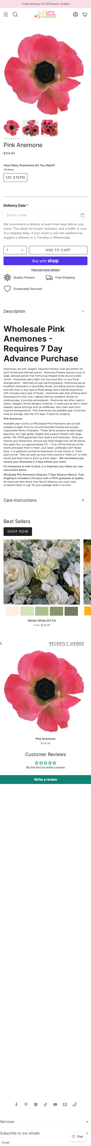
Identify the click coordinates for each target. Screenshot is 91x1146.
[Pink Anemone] (45, 692)
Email (5, 1142)
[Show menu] (5, 14)
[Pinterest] (26, 1104)
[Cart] (84, 14)
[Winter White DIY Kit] (42, 577)
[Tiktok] (45, 1104)
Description (14, 311)
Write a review (45, 779)
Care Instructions (20, 500)
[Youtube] (55, 1104)
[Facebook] (16, 1104)
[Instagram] (36, 1104)
